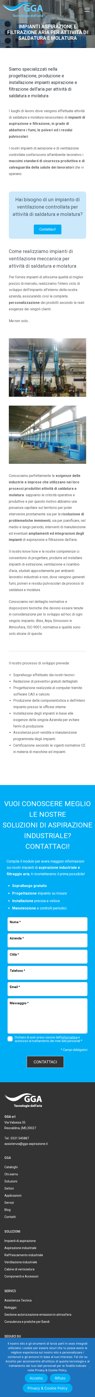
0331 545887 (20, 1138)
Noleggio (10, 1307)
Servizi (9, 1202)
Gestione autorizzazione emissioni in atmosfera (37, 1314)
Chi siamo (11, 1174)
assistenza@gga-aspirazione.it (26, 1144)
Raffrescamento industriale (23, 1255)
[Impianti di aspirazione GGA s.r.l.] (22, 10)
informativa (69, 1037)
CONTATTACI (45, 1062)
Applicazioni (12, 1195)
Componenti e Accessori (21, 1276)
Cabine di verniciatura (19, 1269)
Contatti (10, 1217)
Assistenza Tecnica (18, 1300)
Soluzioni (10, 1181)
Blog (7, 1210)
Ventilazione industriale (20, 1262)
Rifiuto (60, 1378)
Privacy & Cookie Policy (48, 1388)
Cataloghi (11, 1167)
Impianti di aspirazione (20, 1241)
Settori (9, 1188)
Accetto (36, 1378)
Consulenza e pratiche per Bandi (26, 1321)
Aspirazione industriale (20, 1248)
